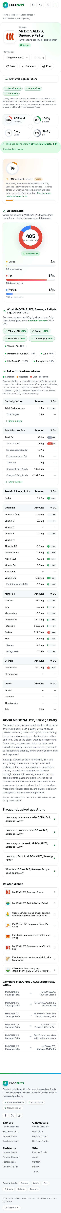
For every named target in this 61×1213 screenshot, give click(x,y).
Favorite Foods (39, 1152)
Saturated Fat (13, 443)
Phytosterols (11, 674)
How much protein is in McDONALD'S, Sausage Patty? (27, 832)
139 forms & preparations (23, 78)
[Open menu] (55, 5)
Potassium (10, 626)
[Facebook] (5, 1115)
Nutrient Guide (10, 1152)
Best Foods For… (11, 1131)
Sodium (8, 632)
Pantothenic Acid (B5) (17, 584)
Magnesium (11, 613)
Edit (55, 144)
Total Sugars (12, 414)
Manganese (12, 651)
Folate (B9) (10, 571)
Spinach (9, 1189)
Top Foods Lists (11, 1141)
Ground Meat (27, 15)
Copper (10, 645)
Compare (31, 66)
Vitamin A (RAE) (12, 514)
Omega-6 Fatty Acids (17, 475)
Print (48, 66)
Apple (36, 1183)
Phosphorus (11, 619)
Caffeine (9, 696)
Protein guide (9, 1162)
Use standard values (13, 149)
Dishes (14, 15)
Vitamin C (9, 521)
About (35, 1157)
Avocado (34, 1189)
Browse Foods (10, 1136)
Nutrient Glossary (11, 1157)
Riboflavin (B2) (12, 552)
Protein (8, 498)
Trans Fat (11, 462)
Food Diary (37, 1131)
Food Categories (11, 1126)
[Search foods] (33, 5)
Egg (45, 1183)
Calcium (9, 600)
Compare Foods (40, 1141)
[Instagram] (19, 1115)
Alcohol (8, 690)
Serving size (9, 52)
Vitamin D (9, 527)
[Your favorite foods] (41, 5)
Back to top (10, 1208)
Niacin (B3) (10, 559)
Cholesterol (11, 667)
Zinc (7, 638)
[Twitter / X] (12, 1115)
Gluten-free (34, 88)
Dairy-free (13, 93)
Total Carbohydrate (15, 408)
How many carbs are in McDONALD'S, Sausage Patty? (27, 845)
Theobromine (11, 703)
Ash (7, 709)
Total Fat (9, 437)
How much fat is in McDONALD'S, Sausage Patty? (29, 858)
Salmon (21, 1189)
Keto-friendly (14, 88)
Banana (24, 1183)
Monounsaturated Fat (17, 450)
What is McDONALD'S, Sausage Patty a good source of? (28, 871)
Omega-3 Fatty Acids (17, 469)
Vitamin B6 (10, 565)
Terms (35, 1171)
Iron (7, 607)
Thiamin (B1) (11, 546)
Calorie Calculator (40, 1126)
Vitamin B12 (10, 578)
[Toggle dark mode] (48, 5)
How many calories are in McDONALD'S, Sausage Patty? (28, 819)
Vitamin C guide (10, 1166)
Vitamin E (9, 533)
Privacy (35, 1166)
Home (5, 15)
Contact (36, 1162)
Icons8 (9, 1201)
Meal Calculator (39, 1136)
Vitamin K (9, 540)
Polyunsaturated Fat (16, 456)
